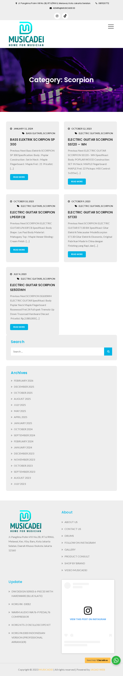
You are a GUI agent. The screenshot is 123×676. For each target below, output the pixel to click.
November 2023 (24, 459)
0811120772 (103, 3)
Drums (69, 535)
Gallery (70, 549)
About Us (71, 522)
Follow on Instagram (80, 542)
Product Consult (77, 556)
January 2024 (23, 447)
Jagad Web (97, 669)
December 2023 (24, 453)
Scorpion (49, 133)
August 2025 (22, 398)
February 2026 (23, 380)
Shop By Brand (75, 563)
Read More (19, 177)
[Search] (108, 352)
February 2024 (23, 441)
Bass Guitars (34, 133)
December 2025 (24, 386)
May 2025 (20, 410)
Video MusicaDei (76, 570)
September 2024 (24, 435)
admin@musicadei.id (64, 8)
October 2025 (23, 392)
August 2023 (22, 477)
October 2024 (23, 429)
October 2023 (23, 465)
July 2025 (20, 404)
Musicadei (46, 669)
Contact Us (73, 528)
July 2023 (20, 483)
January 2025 (23, 423)
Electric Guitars (89, 133)
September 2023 (24, 471)
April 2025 (20, 416)
